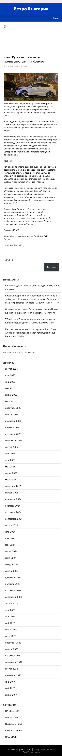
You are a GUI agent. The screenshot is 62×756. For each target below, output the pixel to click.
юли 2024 (10, 531)
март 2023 (10, 636)
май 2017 (10, 688)
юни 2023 (10, 616)
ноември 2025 (12, 427)
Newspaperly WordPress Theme (38, 750)
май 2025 (10, 466)
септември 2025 (13, 440)
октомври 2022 (13, 655)
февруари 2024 (13, 564)
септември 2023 (13, 597)
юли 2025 (10, 453)
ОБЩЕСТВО (11, 717)
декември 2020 (13, 675)
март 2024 (10, 558)
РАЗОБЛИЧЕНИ (13, 730)
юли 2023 (10, 610)
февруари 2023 (13, 642)
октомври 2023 (13, 590)
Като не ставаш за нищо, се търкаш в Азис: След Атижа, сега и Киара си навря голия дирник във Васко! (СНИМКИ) (30, 333)
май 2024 (10, 544)
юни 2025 (10, 460)
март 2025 (10, 479)
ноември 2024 (12, 505)
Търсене (8, 260)
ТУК (46, 236)
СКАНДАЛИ (11, 737)
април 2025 (11, 473)
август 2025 (11, 447)
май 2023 (10, 623)
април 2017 (11, 694)
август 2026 (11, 368)
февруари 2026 (13, 408)
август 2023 (11, 603)
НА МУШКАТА (12, 711)
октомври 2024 (13, 512)
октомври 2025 (13, 434)
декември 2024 (13, 499)
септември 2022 (13, 662)
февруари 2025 (13, 486)
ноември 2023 (12, 584)
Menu (56, 18)
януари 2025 (11, 492)
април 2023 (11, 629)
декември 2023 (13, 577)
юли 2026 (10, 375)
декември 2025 (13, 421)
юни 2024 (10, 538)
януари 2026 (11, 414)
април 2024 (11, 551)
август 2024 (11, 525)
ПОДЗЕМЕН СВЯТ (14, 724)
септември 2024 (13, 518)
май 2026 (10, 388)
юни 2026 (10, 382)
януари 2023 (11, 649)
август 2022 (11, 668)
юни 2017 (10, 681)
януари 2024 (11, 571)
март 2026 (10, 401)
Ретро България (31, 8)
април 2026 (11, 394)
